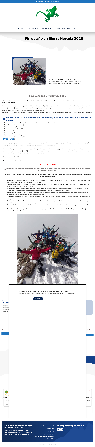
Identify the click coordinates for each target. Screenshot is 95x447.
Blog (75, 28)
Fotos (48, 1)
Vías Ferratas (33, 28)
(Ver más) (25, 151)
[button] (91, 398)
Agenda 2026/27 (49, 434)
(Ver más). (83, 143)
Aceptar (38, 299)
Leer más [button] (7, 404)
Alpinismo (21, 28)
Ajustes (58, 299)
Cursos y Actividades (62, 28)
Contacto (40, 1)
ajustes (72, 294)
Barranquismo (46, 28)
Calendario (56, 1)
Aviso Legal (50, 428)
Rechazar (48, 299)
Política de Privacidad (47, 426)
